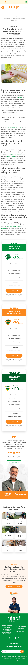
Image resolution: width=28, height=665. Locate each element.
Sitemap (20, 660)
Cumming (19, 154)
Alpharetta (14, 154)
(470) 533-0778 (21, 633)
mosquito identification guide (13, 127)
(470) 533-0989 (7, 633)
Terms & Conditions (7, 658)
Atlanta (20, 97)
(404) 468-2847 (14, 646)
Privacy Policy (17, 658)
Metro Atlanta (11, 156)
